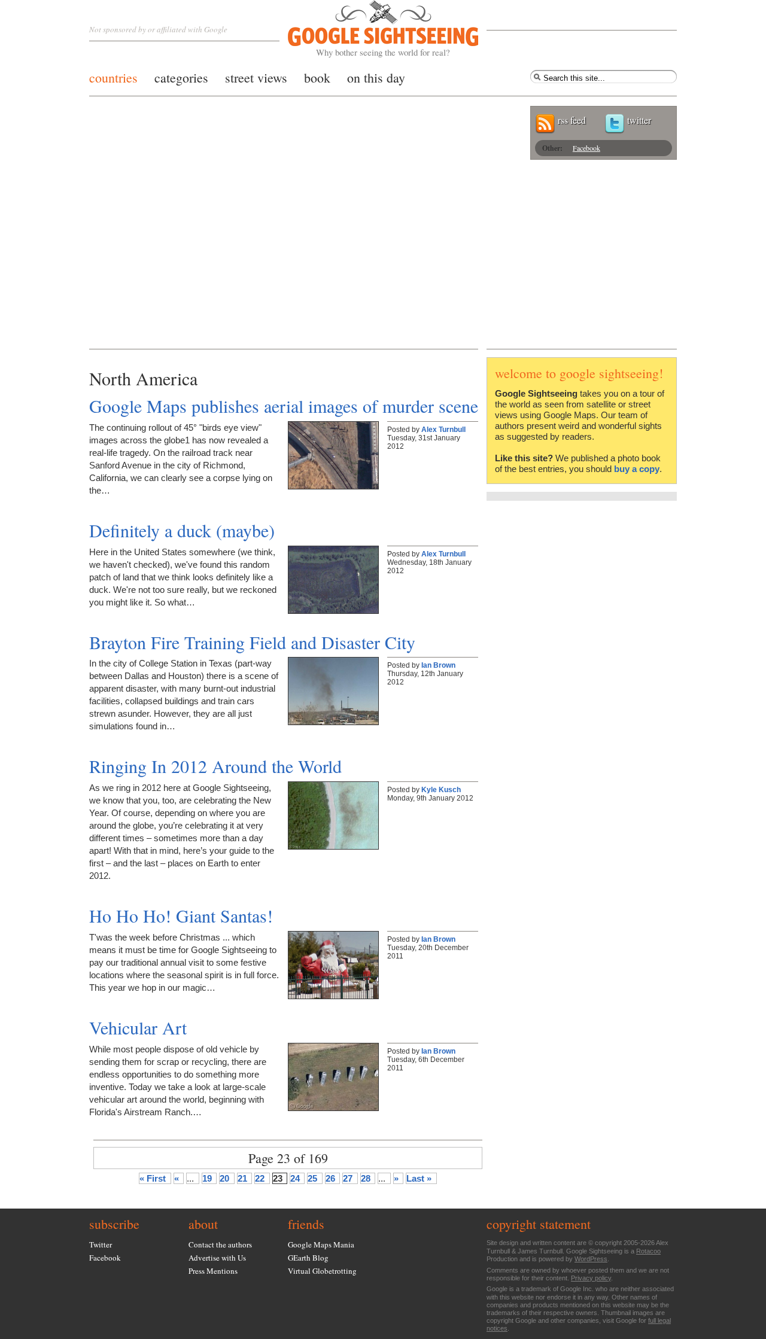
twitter (639, 120)
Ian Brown (438, 665)
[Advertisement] (383, 259)
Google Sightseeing (369, 29)
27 (347, 1178)
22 (260, 1178)
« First (152, 1178)
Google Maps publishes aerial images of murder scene (283, 406)
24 (295, 1178)
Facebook (586, 148)
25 (312, 1178)
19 (207, 1178)
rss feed (572, 120)
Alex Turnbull (443, 429)
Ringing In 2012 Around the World (215, 766)
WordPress (590, 1258)
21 (242, 1178)
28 (365, 1178)
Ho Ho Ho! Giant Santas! (181, 915)
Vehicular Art (138, 1027)
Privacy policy (591, 1278)
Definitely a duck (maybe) (182, 530)
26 (330, 1178)
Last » (418, 1178)
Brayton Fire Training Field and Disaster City (252, 642)
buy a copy (636, 469)
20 (224, 1178)
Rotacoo (648, 1251)
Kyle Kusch (441, 790)
